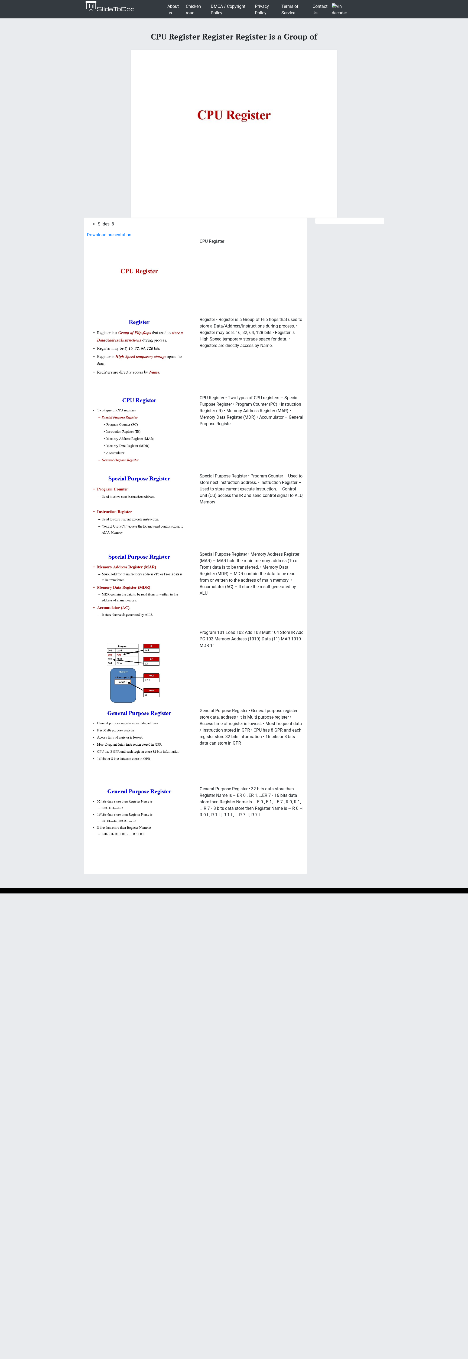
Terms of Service (289, 9)
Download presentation (109, 234)
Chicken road (193, 9)
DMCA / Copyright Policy (228, 9)
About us (173, 9)
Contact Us (320, 9)
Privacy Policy (262, 9)
